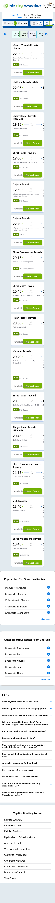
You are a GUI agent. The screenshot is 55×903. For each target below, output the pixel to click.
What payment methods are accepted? (20, 702)
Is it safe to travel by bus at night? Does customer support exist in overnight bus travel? (25, 723)
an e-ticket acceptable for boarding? (19, 763)
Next (45, 34)
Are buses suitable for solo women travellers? (24, 731)
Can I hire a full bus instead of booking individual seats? (21, 784)
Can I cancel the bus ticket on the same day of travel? (24, 755)
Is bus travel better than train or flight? (20, 777)
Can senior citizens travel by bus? (18, 738)
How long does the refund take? (17, 770)
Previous (4, 34)
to (13, 819)
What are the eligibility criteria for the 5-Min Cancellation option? (23, 794)
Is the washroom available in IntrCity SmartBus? (25, 715)
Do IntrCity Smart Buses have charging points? (25, 708)
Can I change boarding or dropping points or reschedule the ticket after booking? (23, 746)
